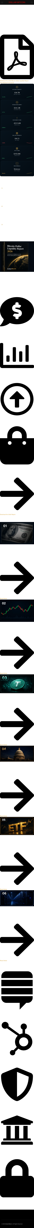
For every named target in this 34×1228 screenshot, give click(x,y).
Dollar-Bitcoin (8, 1224)
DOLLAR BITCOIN (17, 2)
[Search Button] (32, 2)
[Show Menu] (2, 2)
